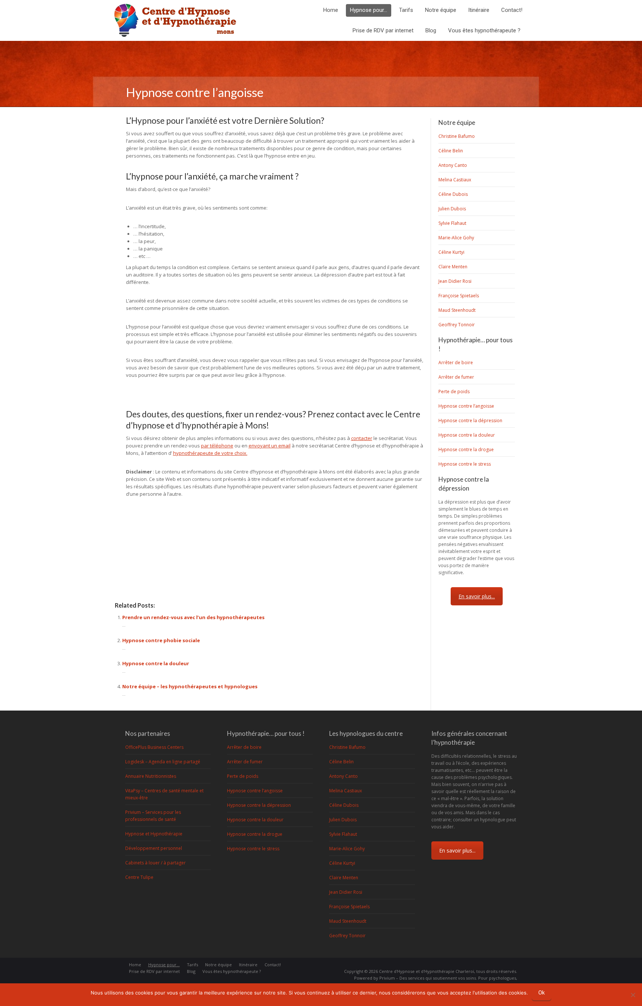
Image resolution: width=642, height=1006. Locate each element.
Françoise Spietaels (458, 295)
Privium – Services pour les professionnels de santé (153, 815)
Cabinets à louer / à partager (155, 863)
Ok (541, 993)
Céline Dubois (453, 194)
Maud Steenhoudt (457, 310)
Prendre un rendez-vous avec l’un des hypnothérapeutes (193, 617)
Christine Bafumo (456, 136)
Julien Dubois (452, 209)
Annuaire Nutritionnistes (150, 776)
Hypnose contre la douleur (155, 663)
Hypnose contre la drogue (466, 449)
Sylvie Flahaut (452, 223)
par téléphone (217, 445)
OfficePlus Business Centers (154, 747)
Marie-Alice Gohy (456, 237)
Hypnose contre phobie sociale (161, 640)
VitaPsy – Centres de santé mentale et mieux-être (164, 794)
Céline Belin (450, 151)
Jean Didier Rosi (454, 281)
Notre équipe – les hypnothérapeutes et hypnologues (189, 686)
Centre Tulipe (139, 877)
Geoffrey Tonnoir (456, 324)
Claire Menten (452, 266)
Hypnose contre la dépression (470, 420)
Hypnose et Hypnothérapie (153, 834)
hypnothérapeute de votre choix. (210, 453)
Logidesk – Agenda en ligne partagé (162, 761)
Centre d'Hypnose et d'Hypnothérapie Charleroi (426, 971)
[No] (632, 994)
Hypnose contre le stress (464, 464)
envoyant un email (270, 445)
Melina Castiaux (454, 180)
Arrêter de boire (455, 362)
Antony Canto (452, 165)
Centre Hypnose (133, 570)
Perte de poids (454, 391)
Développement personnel (153, 848)
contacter (361, 438)
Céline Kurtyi (451, 252)
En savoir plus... (476, 596)
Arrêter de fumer (456, 377)
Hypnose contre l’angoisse (466, 406)
